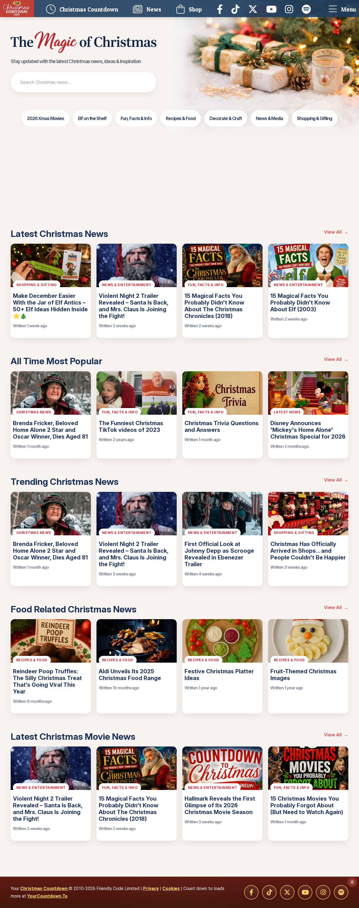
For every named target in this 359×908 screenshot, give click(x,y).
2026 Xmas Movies (45, 118)
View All (336, 232)
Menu (348, 9)
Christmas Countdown (44, 888)
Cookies (171, 888)
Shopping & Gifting (314, 118)
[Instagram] (290, 9)
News (153, 9)
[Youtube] (272, 9)
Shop (194, 9)
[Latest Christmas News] (84, 42)
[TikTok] (237, 9)
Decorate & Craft (226, 118)
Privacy (151, 888)
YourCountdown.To (47, 896)
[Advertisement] (179, 186)
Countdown (90, 8)
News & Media (269, 118)
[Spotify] (308, 9)
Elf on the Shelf (92, 118)
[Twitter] (254, 9)
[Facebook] (221, 9)
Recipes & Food (180, 118)
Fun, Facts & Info (136, 118)
